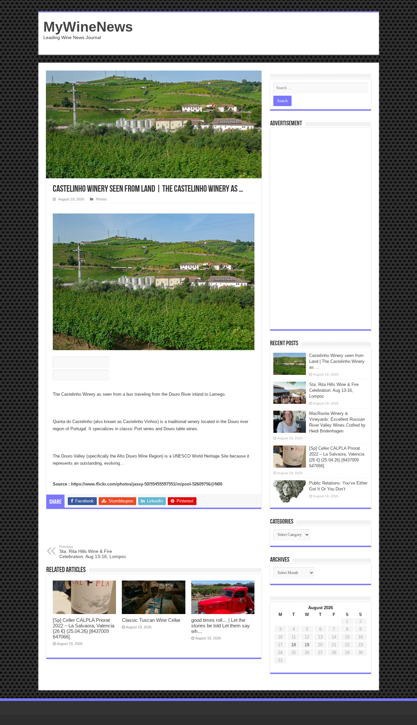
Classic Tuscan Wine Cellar (151, 620)
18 (293, 644)
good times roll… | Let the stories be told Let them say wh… (220, 625)
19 (307, 644)
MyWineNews (88, 26)
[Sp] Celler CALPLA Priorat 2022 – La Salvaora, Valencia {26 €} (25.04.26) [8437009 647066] (83, 628)
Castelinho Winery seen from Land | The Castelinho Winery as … (337, 361)
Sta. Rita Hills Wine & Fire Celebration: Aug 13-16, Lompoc (92, 552)
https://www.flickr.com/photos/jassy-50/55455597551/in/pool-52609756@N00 (146, 484)
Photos (101, 199)
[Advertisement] (255, 33)
